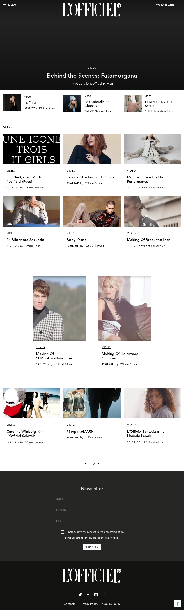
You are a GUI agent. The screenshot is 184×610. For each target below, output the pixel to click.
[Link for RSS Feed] (104, 595)
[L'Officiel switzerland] (92, 10)
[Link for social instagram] (96, 595)
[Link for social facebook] (88, 595)
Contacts (69, 603)
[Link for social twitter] (80, 595)
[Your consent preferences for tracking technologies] (177, 603)
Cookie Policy (111, 603)
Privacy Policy (111, 537)
